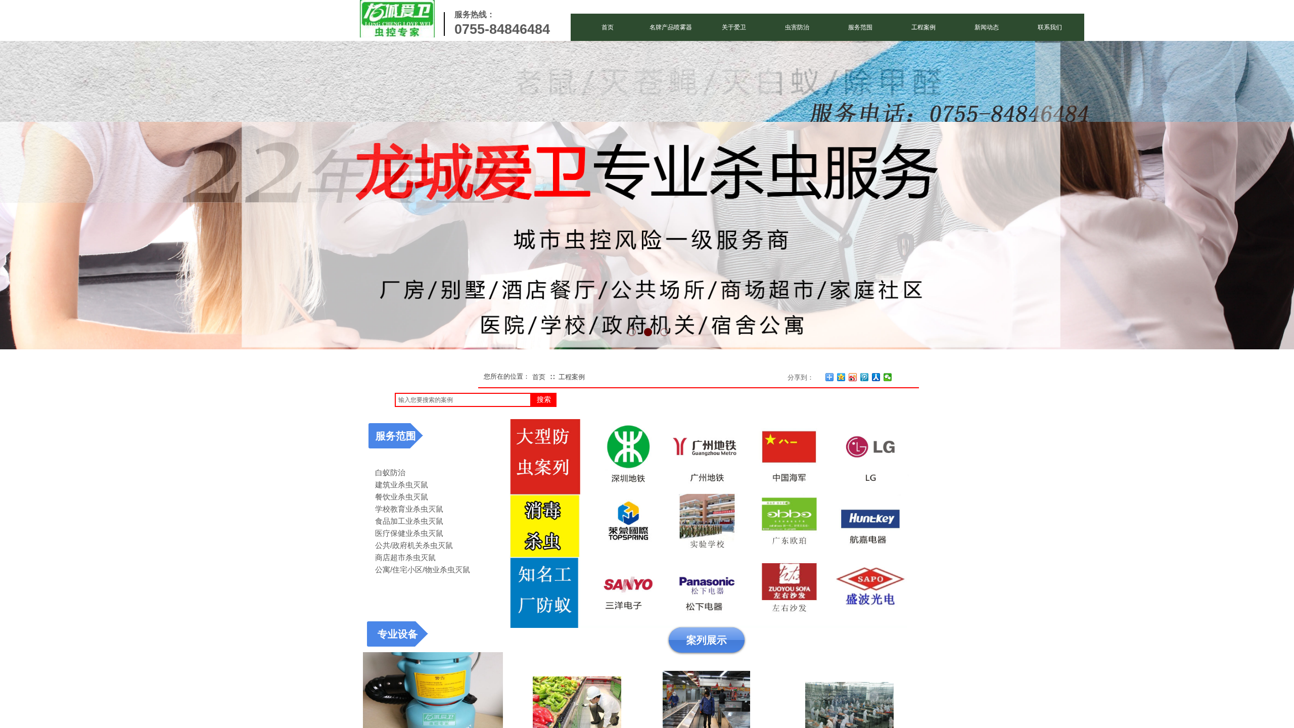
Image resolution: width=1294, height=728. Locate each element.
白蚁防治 (390, 472)
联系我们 (1050, 27)
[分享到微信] (888, 377)
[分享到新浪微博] (853, 377)
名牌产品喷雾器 (671, 27)
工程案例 (923, 27)
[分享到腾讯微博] (864, 377)
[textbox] (463, 400)
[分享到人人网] (876, 377)
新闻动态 (987, 27)
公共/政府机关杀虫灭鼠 (414, 545)
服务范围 (860, 27)
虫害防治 (797, 27)
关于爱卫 (734, 27)
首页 (608, 27)
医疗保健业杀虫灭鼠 (409, 533)
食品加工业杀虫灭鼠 (409, 521)
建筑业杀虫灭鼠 (401, 484)
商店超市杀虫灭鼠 (405, 557)
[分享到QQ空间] (841, 377)
